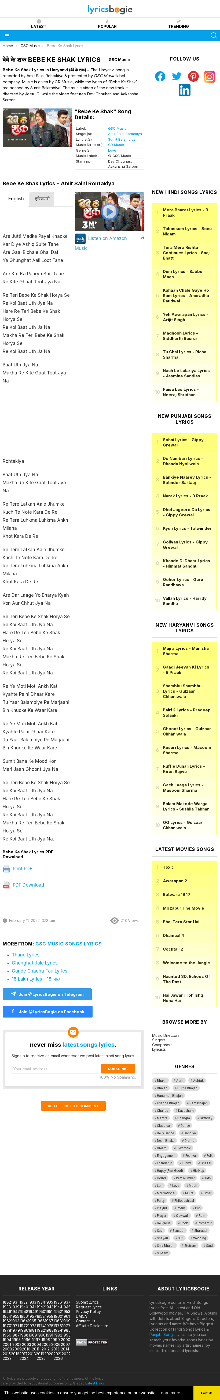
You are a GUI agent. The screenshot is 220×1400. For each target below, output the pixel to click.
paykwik (76, 1272)
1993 (66, 1335)
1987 (15, 1335)
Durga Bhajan (187, 1088)
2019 (40, 1354)
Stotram (190, 1246)
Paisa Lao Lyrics (181, 392)
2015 (7, 1354)
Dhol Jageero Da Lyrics (186, 512)
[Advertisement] (38, 423)
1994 (7, 1339)
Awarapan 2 (175, 880)
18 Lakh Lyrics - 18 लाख (36, 979)
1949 (32, 1311)
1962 (7, 1321)
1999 (55, 1339)
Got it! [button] (206, 1393)
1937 (66, 1302)
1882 (7, 1302)
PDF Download (28, 885)
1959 (49, 1316)
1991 (49, 1335)
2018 (32, 1354)
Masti (193, 1186)
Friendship (164, 1163)
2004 (36, 1344)
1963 (15, 1321)
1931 (15, 1302)
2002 (16, 1344)
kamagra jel (95, 1272)
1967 (49, 1321)
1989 (32, 1335)
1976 (57, 1325)
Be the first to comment (73, 1106)
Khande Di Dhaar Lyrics (186, 563)
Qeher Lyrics (183, 582)
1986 (7, 1335)
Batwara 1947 (176, 894)
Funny (186, 1163)
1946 (7, 1311)
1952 (58, 1311)
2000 (65, 1339)
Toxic (168, 867)
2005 (46, 1344)
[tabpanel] (38, 528)
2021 (57, 1354)
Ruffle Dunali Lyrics (184, 769)
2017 (23, 1354)
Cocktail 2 (173, 949)
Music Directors (165, 1035)
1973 (32, 1325)
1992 (58, 1335)
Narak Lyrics (185, 495)
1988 (24, 1335)
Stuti (209, 1246)
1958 (40, 1316)
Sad (160, 1231)
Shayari (162, 1238)
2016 (15, 1354)
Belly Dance (165, 1133)
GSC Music (117, 128)
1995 (16, 1339)
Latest (38, 26)
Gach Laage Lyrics (183, 787)
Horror (161, 1178)
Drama (190, 1141)
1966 (40, 1321)
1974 (40, 1325)
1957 (32, 1316)
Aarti (179, 1081)
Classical (164, 1126)
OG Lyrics (183, 825)
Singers (159, 1040)
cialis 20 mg (10, 1272)
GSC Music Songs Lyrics (68, 944)
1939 (15, 1307)
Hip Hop (198, 1171)
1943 (49, 1307)
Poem (181, 1208)
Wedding (199, 1238)
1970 (7, 1325)
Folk (209, 1156)
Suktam (162, 1253)
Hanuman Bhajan (170, 1096)
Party (160, 1201)
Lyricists (159, 1049)
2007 (65, 1344)
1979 (15, 1330)
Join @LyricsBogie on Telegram (51, 994)
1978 (7, 1330)
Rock (184, 1223)
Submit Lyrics (87, 1302)
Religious (164, 1223)
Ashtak (198, 1081)
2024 (24, 1358)
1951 (49, 1311)
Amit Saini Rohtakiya (125, 134)
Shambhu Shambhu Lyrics (182, 691)
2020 (48, 1354)
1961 (66, 1316)
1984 (58, 1330)
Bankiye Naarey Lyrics (187, 480)
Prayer (161, 1216)
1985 (66, 1330)
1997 (36, 1339)
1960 (58, 1316)
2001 (7, 1344)
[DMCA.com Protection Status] (92, 1344)
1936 (58, 1302)
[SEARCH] (214, 35)
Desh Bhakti (166, 1141)
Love (112, 150)
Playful (162, 1208)
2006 (56, 1344)
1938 (7, 1307)
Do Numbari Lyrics (183, 461)
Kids (207, 1178)
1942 (41, 1307)
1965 (32, 1321)
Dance (185, 1126)
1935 (49, 1302)
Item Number (185, 1178)
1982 (41, 1330)
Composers (162, 1044)
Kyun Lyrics (187, 528)
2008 (7, 1349)
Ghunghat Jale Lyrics (35, 963)
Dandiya (190, 1133)
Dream (162, 1148)
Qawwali (182, 1216)
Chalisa (162, 1111)
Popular (107, 26)
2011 (35, 1349)
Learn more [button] (169, 1393)
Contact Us (85, 1321)
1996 (26, 1339)
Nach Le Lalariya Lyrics (186, 373)
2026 (58, 1358)
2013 (55, 1349)
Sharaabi (200, 1231)
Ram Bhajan (198, 1103)
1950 (41, 1311)
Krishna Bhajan (168, 1103)
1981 (32, 1330)
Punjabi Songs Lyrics (167, 1334)
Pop (197, 1208)
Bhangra (183, 1118)
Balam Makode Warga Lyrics (186, 806)
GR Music (116, 144)
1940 (24, 1307)
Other (207, 1193)
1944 (58, 1307)
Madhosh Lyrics (180, 336)
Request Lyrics (89, 1307)
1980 (24, 1330)
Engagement (166, 1156)
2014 (65, 1349)
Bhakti (161, 1081)
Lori (159, 1186)
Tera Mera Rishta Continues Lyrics (186, 253)
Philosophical (184, 1201)
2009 (17, 1349)
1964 (23, 1321)
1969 (66, 1321)
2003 (26, 1344)
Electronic (184, 1148)
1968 (57, 1321)
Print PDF (22, 868)
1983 (49, 1330)
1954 (7, 1316)
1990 (41, 1335)
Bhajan (162, 1088)
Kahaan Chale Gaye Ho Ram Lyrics (186, 295)
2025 (41, 1358)
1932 (24, 1302)
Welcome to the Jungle (186, 962)
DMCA (81, 1316)
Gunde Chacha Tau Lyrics (39, 971)
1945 (66, 1307)
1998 (46, 1339)
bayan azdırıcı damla (49, 1272)
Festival (191, 1156)
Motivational (166, 1193)
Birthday (206, 1118)
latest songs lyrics (89, 1044)
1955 (15, 1316)
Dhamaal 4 (173, 935)
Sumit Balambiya (121, 139)
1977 (66, 1325)
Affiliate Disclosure (92, 1325)
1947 (15, 1311)
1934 (41, 1302)
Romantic (205, 1223)
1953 (66, 1311)
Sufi (180, 1238)
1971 (15, 1325)
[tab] (15, 199)
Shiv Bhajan (165, 1246)
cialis (26, 1272)
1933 (32, 1302)
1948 (24, 1311)
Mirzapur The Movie (183, 908)
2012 (46, 1349)
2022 (66, 1354)
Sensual (178, 1231)
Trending (178, 26)
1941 (32, 1307)
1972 (24, 1325)
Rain (202, 1216)
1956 (24, 1316)
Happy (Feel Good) (170, 1171)
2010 (26, 1349)
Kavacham (186, 1111)
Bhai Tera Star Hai (181, 921)
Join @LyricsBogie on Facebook (51, 1011)
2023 (7, 1358)
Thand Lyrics (25, 955)
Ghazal (206, 1163)
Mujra (189, 1193)
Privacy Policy (88, 1311)
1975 (49, 1325)
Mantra (162, 1118)
